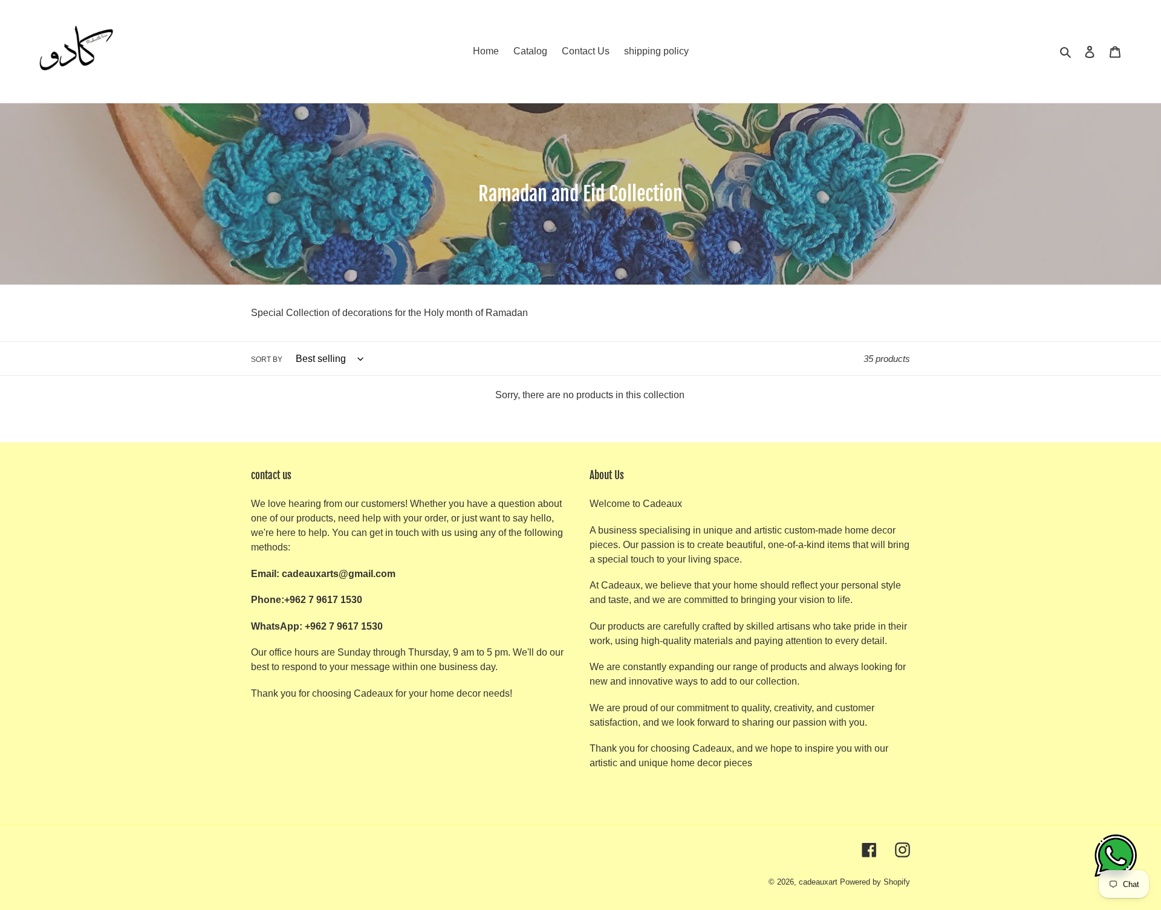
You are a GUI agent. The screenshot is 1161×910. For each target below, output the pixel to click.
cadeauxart (818, 881)
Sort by (266, 359)
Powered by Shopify (875, 881)
